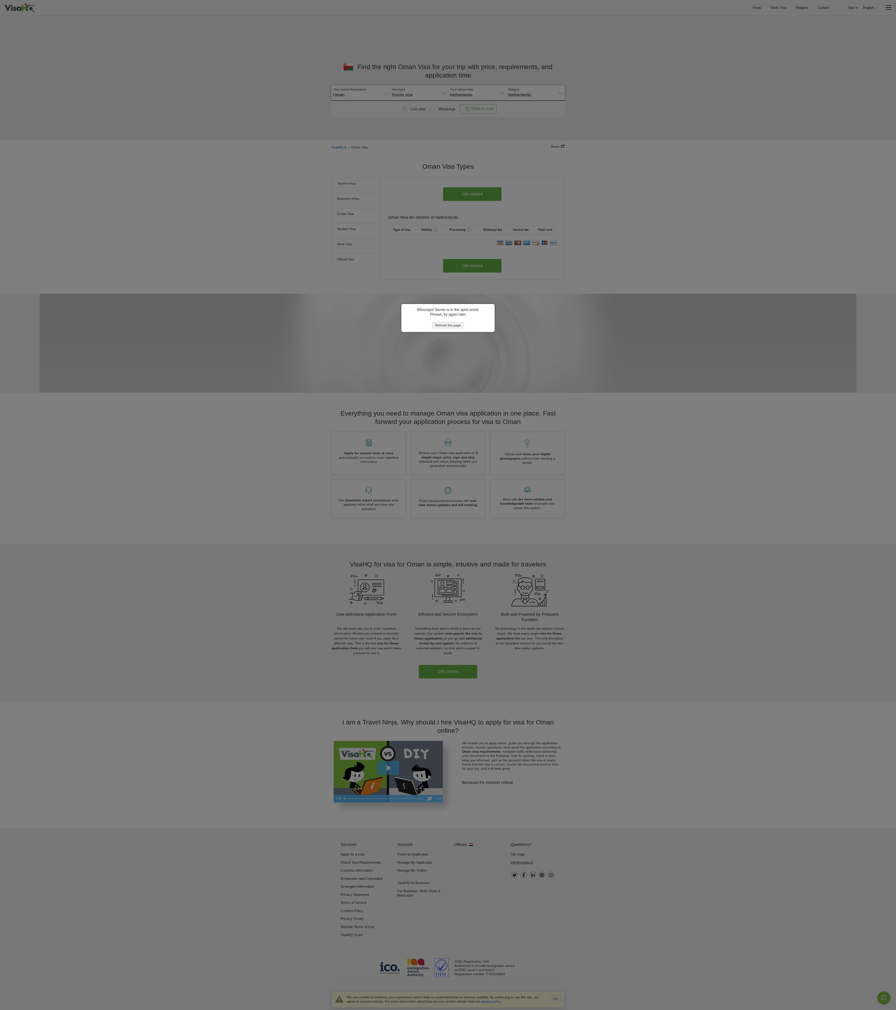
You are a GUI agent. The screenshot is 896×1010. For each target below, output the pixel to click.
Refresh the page (448, 325)
